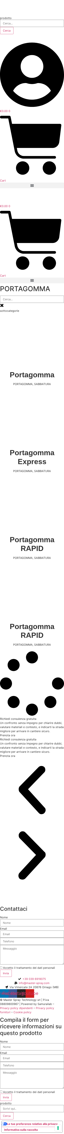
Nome (4, 917)
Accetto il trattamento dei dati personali (29, 967)
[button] (32, 185)
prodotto (6, 18)
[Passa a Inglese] (4, 38)
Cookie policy (22, 1012)
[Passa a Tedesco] (34, 38)
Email (3, 928)
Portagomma (32, 375)
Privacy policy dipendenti (16, 1008)
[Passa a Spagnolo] (12, 38)
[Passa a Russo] (26, 38)
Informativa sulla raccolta (21, 1129)
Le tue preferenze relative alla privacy (32, 1124)
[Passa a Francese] (19, 38)
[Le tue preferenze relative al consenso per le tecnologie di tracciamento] (58, 1128)
